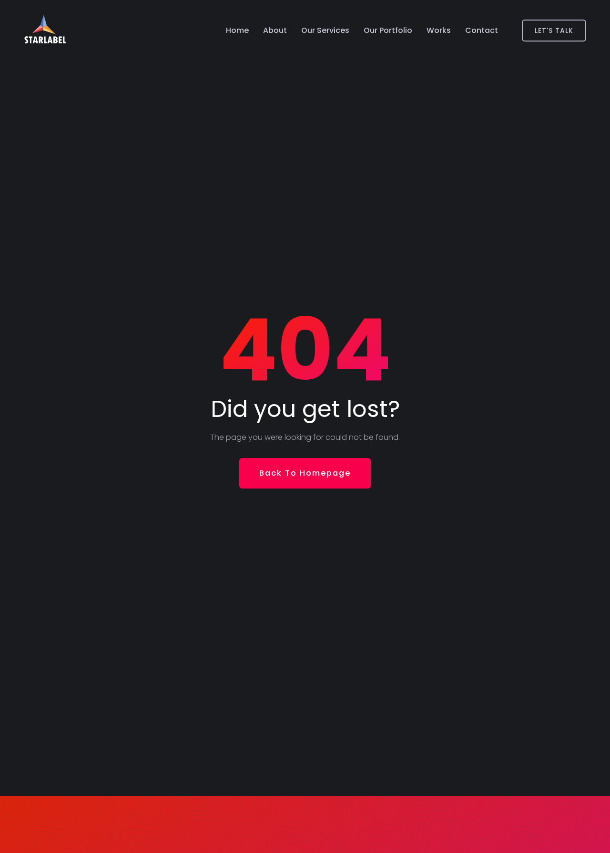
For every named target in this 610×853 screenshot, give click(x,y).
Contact (481, 30)
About (275, 30)
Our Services (325, 30)
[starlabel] (45, 30)
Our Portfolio (388, 30)
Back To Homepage (305, 473)
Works (439, 30)
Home (237, 30)
